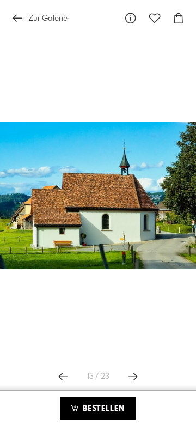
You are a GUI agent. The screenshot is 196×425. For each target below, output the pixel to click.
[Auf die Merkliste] (154, 18)
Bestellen (102, 408)
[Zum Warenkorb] (178, 18)
